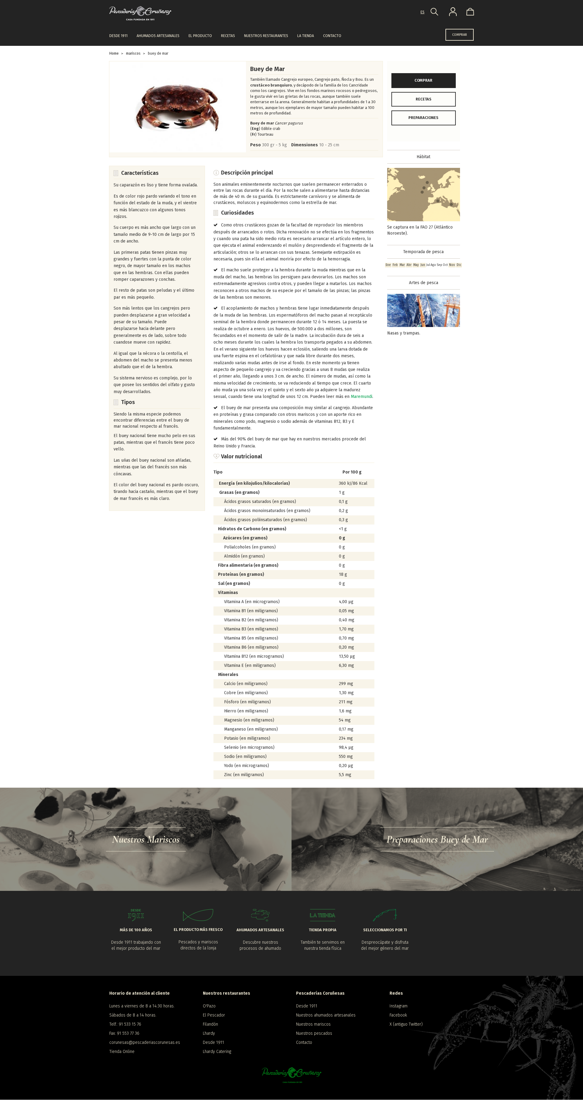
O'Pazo (209, 1006)
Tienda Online (122, 1051)
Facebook (398, 1015)
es (422, 12)
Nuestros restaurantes (266, 36)
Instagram (398, 1006)
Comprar (423, 80)
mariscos (133, 53)
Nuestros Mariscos (146, 839)
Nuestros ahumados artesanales (326, 1015)
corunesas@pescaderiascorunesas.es (144, 1042)
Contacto (332, 36)
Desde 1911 (118, 36)
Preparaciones (423, 117)
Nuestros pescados (314, 1033)
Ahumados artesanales (158, 36)
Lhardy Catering (217, 1051)
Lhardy (209, 1033)
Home (114, 53)
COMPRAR (459, 35)
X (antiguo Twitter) (406, 1024)
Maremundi (361, 396)
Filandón (210, 1024)
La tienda (305, 36)
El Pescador (214, 1015)
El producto (200, 36)
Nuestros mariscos (313, 1024)
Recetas (228, 36)
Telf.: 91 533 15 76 (125, 1024)
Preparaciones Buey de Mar (437, 839)
